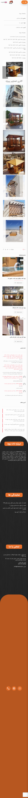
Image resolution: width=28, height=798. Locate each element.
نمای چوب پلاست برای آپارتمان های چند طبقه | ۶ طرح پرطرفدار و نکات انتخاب (14, 420)
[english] (6, 2)
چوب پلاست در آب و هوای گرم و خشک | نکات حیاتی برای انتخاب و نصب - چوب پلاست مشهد (13, 355)
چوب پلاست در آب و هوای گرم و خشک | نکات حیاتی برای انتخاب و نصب (15, 410)
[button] (14, 444)
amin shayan (19, 383)
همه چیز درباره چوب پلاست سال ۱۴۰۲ (13, 384)
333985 (20, 376)
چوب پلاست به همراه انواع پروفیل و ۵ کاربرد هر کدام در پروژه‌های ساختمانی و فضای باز (12, 377)
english (3, 2)
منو (23, 2)
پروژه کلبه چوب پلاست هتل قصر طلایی (18, 337)
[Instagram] (19, 688)
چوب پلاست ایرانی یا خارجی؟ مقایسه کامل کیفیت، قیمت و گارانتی (14, 415)
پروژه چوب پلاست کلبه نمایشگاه (19, 308)
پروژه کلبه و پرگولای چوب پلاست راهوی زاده (17, 278)
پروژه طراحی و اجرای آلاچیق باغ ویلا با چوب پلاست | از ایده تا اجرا (13, 368)
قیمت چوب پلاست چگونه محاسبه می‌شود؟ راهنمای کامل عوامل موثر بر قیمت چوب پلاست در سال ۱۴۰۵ (14, 430)
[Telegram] (14, 688)
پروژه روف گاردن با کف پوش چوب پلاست (14, 358)
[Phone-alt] (8, 688)
